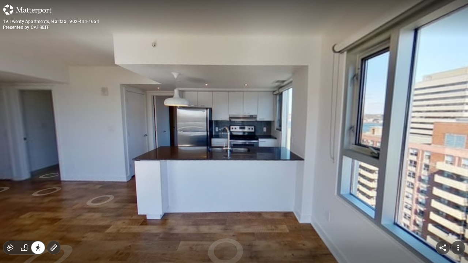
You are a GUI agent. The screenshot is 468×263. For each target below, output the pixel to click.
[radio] (10, 247)
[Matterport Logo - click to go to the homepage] (27, 9)
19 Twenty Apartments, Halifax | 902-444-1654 (51, 21)
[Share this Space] (443, 248)
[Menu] (458, 248)
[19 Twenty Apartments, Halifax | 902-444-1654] (234, 131)
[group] (24, 248)
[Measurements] (54, 248)
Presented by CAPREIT (26, 27)
